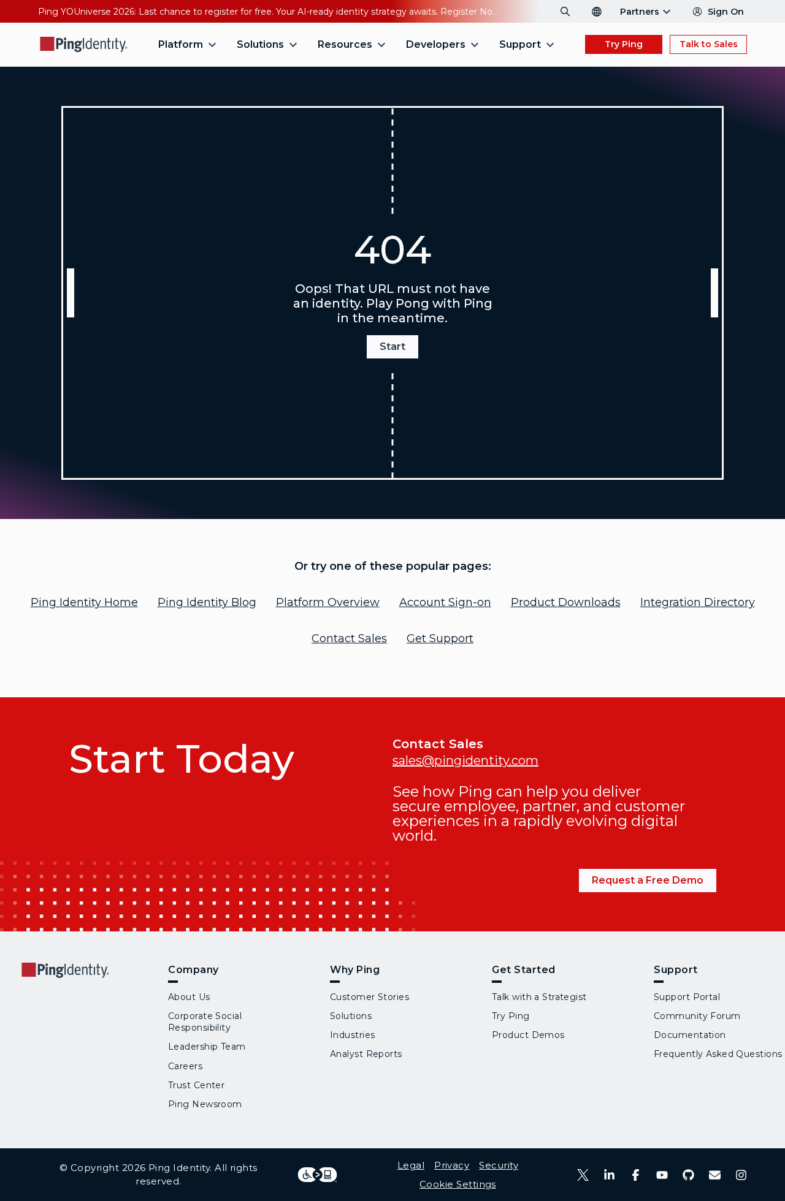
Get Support (440, 638)
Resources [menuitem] (345, 44)
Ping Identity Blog (207, 602)
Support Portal (687, 996)
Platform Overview (328, 602)
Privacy (451, 1165)
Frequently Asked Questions (718, 1053)
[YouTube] (662, 1175)
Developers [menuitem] (435, 44)
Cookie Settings (457, 1184)
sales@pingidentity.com (465, 760)
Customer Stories (369, 996)
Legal (410, 1165)
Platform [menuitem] (180, 44)
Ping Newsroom (205, 1104)
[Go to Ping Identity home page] (84, 44)
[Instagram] (741, 1175)
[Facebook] (635, 1175)
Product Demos (528, 1034)
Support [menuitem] (520, 44)
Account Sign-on (445, 602)
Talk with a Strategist (539, 996)
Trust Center (196, 1085)
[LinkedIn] (609, 1175)
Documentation (690, 1034)
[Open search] (565, 12)
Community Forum (697, 1015)
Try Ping (624, 44)
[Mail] (715, 1175)
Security (498, 1165)
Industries (352, 1034)
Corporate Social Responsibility (205, 1021)
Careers (185, 1066)
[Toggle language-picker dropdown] (597, 12)
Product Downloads (566, 602)
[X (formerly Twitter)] (583, 1175)
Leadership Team (207, 1046)
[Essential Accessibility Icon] (317, 1174)
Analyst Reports (366, 1053)
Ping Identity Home (84, 602)
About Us (189, 996)
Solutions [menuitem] (260, 44)
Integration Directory (697, 602)
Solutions (351, 1015)
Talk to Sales (709, 44)
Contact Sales (349, 638)
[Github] (688, 1175)
